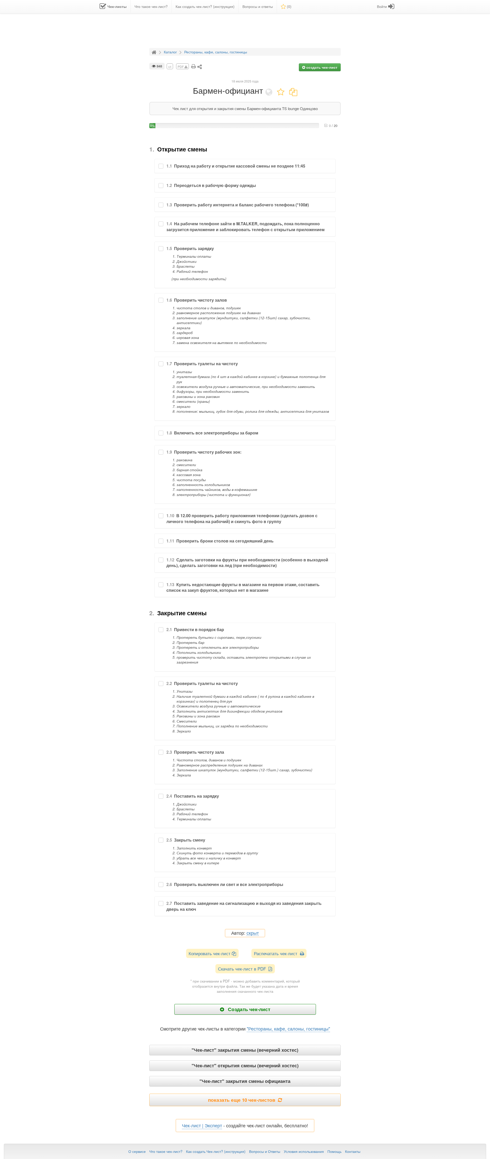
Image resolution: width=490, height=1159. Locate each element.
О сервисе (137, 1151)
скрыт (253, 933)
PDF (181, 66)
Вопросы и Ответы (264, 1151)
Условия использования (304, 1151)
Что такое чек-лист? (165, 1151)
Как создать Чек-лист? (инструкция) (216, 1151)
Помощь (334, 1151)
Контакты (352, 1151)
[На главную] (154, 51)
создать (321, 67)
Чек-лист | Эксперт (202, 1125)
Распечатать (277, 953)
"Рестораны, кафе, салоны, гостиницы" (288, 1028)
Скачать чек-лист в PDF (243, 968)
